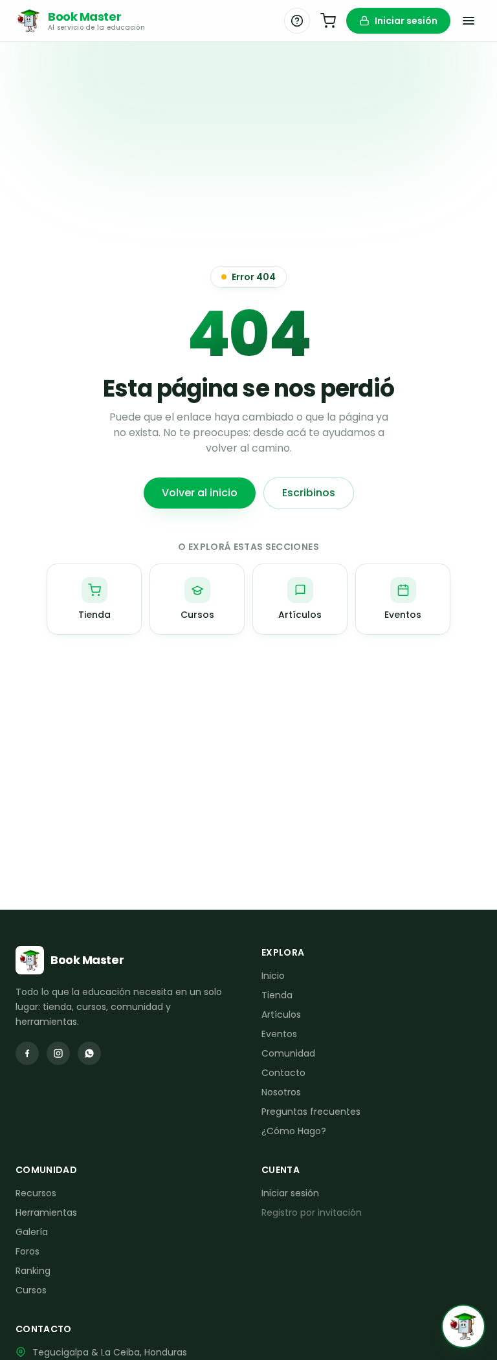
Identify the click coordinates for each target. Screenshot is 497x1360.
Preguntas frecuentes (310, 1111)
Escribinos (308, 492)
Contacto (283, 1072)
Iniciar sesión (406, 20)
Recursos (36, 1193)
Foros (27, 1251)
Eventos (279, 1033)
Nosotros (281, 1092)
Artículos (281, 1014)
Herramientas (46, 1212)
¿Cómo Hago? (293, 1130)
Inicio (273, 975)
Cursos (31, 1290)
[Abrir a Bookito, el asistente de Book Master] (463, 1326)
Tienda (277, 995)
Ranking (33, 1270)
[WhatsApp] (89, 1053)
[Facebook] (27, 1053)
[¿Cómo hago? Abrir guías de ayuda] (297, 21)
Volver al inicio (199, 492)
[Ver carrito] (328, 21)
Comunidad (288, 1053)
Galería (32, 1231)
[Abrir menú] (468, 21)
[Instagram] (58, 1053)
